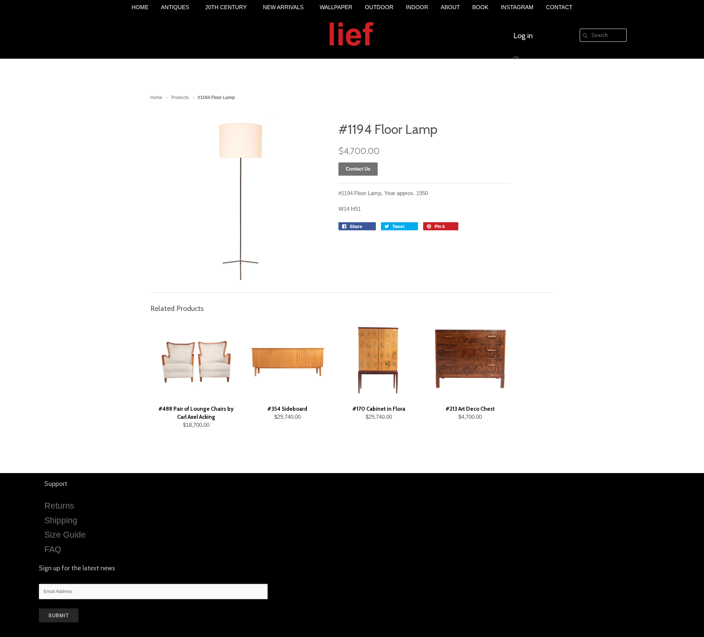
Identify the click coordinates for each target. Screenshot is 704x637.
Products (180, 97)
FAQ (52, 549)
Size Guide (65, 534)
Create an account (542, 79)
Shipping (60, 520)
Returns (59, 505)
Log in (523, 35)
